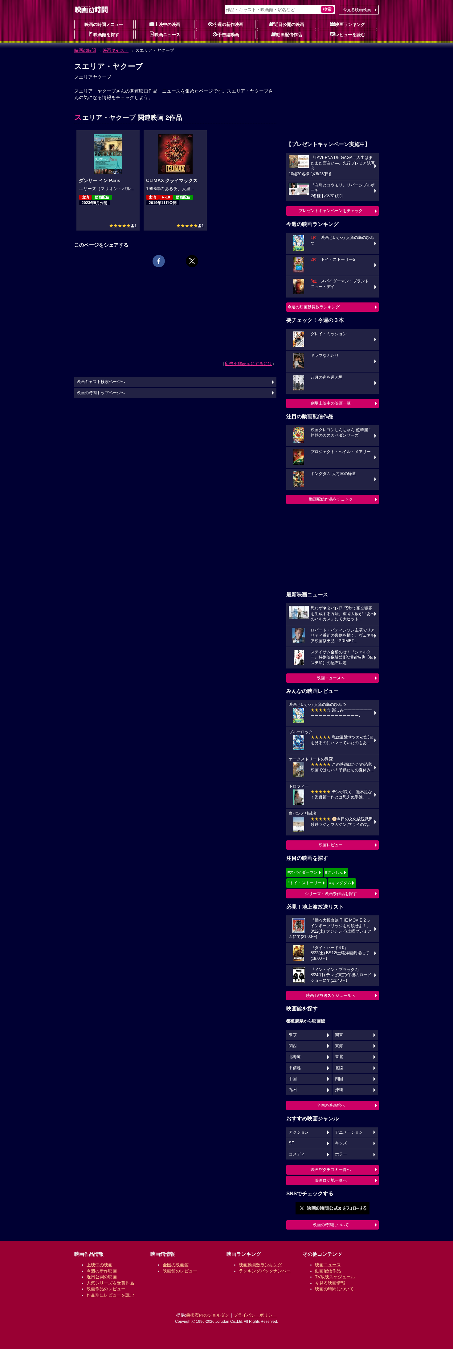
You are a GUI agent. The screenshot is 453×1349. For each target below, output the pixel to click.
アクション (299, 1132)
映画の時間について (331, 1224)
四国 (339, 1079)
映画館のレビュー (180, 1270)
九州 (293, 1090)
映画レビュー (331, 845)
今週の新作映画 (228, 24)
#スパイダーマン (303, 872)
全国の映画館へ (331, 1105)
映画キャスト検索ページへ (101, 382)
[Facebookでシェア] (159, 261)
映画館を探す (106, 34)
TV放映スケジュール (335, 1276)
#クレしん (334, 872)
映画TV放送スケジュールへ (330, 995)
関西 (293, 1046)
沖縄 (339, 1090)
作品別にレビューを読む (110, 1295)
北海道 (295, 1057)
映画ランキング (350, 24)
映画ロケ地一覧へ (331, 1180)
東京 (293, 1035)
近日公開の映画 (289, 24)
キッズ (341, 1143)
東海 (339, 1046)
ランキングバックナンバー (265, 1270)
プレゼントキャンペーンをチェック (331, 210)
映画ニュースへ (331, 678)
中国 (293, 1079)
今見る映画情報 (330, 1282)
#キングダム (340, 883)
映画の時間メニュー (103, 24)
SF (291, 1143)
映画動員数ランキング (260, 1264)
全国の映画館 (176, 1264)
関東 (339, 1035)
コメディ (297, 1154)
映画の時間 (85, 50)
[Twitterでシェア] (192, 261)
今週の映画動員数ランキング (314, 307)
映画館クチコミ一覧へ (331, 1169)
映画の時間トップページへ (101, 393)
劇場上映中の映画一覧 (331, 403)
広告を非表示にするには (248, 363)
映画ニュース (167, 34)
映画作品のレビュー (106, 1288)
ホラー (341, 1154)
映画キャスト (116, 50)
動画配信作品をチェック (331, 499)
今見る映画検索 (357, 9)
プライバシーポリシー (255, 1315)
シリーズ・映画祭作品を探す (331, 893)
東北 (339, 1057)
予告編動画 (228, 34)
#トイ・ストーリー (305, 883)
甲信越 (295, 1068)
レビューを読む (350, 34)
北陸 (339, 1068)
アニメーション (349, 1132)
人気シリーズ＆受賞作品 (110, 1282)
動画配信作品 (289, 34)
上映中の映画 (167, 24)
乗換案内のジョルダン (207, 1315)
